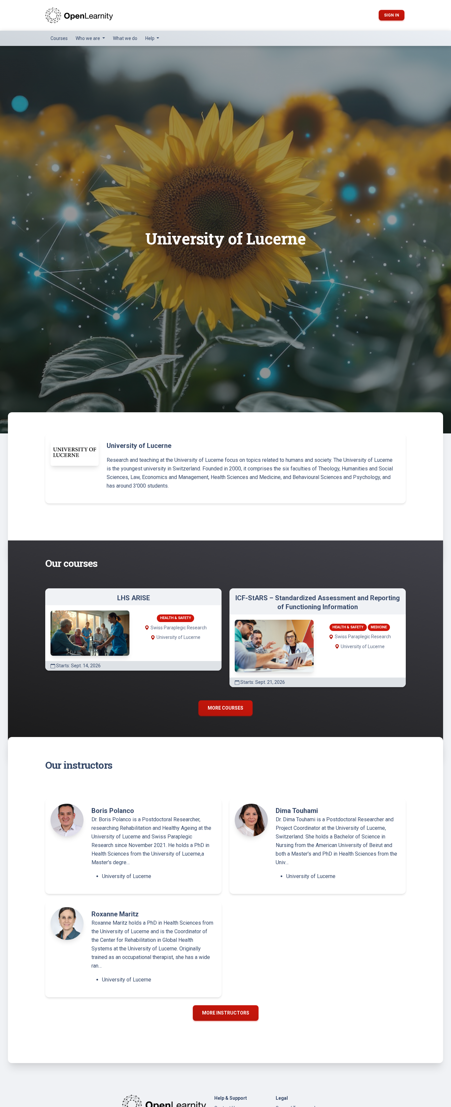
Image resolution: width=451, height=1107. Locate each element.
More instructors (225, 1012)
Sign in (391, 15)
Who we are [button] (88, 38)
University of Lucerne (126, 876)
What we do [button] (125, 38)
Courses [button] (59, 38)
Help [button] (150, 38)
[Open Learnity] (79, 15)
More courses (225, 708)
